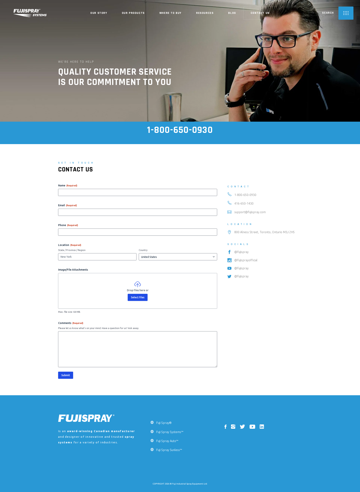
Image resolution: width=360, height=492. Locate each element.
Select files (137, 297)
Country (143, 250)
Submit (65, 375)
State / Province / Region (72, 250)
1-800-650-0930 (180, 130)
